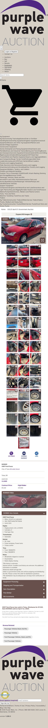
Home (3, 209)
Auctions (7, 57)
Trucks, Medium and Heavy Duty (11, 202)
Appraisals (8, 67)
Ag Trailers (3, 200)
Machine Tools (5, 196)
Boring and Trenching (33, 151)
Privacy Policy (30, 706)
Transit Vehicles (11, 183)
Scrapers (30, 159)
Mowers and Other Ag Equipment (19, 143)
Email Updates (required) (9, 700)
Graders (13, 155)
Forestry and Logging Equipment (11, 163)
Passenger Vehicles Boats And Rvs (15, 629)
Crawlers (32, 153)
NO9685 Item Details (10, 513)
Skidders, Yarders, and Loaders (18, 169)
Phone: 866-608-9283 (27, 710)
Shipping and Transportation (13, 585)
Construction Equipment (8, 147)
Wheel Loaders (33, 161)
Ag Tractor (13, 138)
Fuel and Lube (28, 187)
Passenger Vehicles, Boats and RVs (12, 177)
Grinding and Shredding (17, 167)
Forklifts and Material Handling (10, 171)
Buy (5, 59)
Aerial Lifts (3, 149)
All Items (3, 80)
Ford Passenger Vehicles (12, 641)
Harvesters (10, 141)
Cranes (26, 153)
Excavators (6, 155)
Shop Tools (14, 196)
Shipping (7, 69)
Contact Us (8, 54)
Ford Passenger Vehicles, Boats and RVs (17, 637)
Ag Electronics (5, 138)
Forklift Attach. (29, 173)
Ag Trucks (3, 204)
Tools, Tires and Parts (7, 194)
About (6, 71)
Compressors (4, 187)
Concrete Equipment (17, 153)
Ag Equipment (5, 136)
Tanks (12, 192)
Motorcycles (13, 181)
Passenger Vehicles (24, 181)
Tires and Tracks (23, 196)
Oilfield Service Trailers (30, 200)
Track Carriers (23, 161)
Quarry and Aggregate (34, 157)
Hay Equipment (19, 141)
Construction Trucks (14, 204)
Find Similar (7, 593)
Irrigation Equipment (31, 141)
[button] (24, 129)
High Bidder (22, 485)
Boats (7, 181)
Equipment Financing (10, 582)
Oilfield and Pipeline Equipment (15, 157)
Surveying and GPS (12, 161)
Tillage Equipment (12, 145)
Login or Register (11, 51)
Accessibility (40, 706)
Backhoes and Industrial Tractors (15, 151)
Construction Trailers (14, 200)
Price (7, 485)
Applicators (21, 138)
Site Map (7, 708)
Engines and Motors (16, 187)
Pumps (7, 192)
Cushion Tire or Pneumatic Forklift (12, 173)
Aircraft (2, 179)
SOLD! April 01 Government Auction (20, 209)
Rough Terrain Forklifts (19, 159)
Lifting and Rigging (14, 190)
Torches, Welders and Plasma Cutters (27, 192)
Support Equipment (7, 185)
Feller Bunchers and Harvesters (11, 165)
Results (7, 63)
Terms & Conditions (7, 706)
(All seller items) (15, 469)
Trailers (2, 198)
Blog (1, 708)
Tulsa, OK (5, 475)
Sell (5, 61)
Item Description (9, 589)
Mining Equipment (22, 155)
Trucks (7, 206)
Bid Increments (8, 596)
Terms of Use (19, 706)
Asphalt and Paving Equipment (18, 149)
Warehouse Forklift (14, 175)
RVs (4, 183)
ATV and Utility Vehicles (13, 179)
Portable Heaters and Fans (30, 190)
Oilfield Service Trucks (28, 204)
